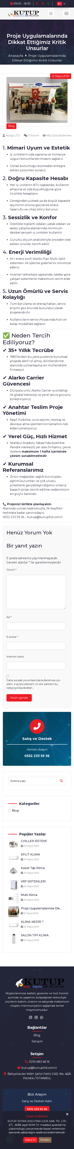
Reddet (45, 1139)
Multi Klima (29, 895)
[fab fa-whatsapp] (49, 3)
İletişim (37, 1041)
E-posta (12, 636)
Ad (8, 617)
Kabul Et (30, 1139)
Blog (15, 810)
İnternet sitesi (15, 656)
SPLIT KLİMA (30, 854)
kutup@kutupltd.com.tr (39, 1067)
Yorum (11, 569)
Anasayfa (15, 55)
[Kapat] (67, 1114)
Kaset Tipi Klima (33, 868)
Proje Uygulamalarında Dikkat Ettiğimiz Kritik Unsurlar (41, 908)
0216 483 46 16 (38, 1061)
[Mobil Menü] (50, 13)
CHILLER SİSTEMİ (34, 841)
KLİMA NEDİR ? (32, 922)
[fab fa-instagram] (37, 3)
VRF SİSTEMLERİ (33, 881)
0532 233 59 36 (37, 756)
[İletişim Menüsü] (66, 13)
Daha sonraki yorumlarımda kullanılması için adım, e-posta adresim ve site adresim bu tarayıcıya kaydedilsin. (33, 684)
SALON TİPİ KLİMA (35, 935)
